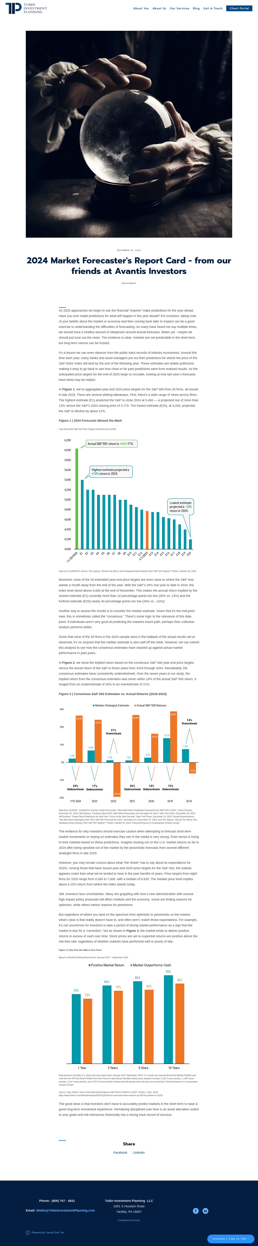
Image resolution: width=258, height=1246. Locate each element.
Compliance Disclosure (129, 1220)
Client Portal (239, 8)
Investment (129, 283)
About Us (159, 8)
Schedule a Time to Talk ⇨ (231, 1238)
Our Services (180, 8)
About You (141, 8)
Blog (196, 8)
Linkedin (139, 1152)
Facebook (120, 1152)
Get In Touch (213, 8)
